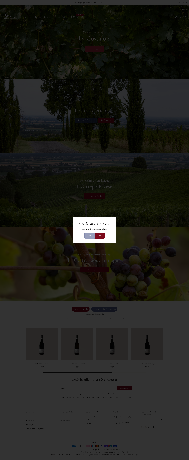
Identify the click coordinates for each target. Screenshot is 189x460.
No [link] (89, 235)
